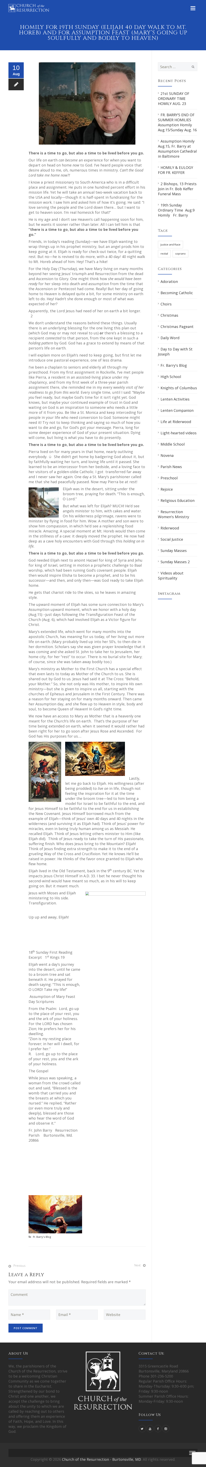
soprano (180, 253)
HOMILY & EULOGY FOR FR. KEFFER (175, 170)
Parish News (171, 466)
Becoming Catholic (177, 292)
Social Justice (172, 539)
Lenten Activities (175, 399)
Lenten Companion (177, 410)
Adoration (169, 281)
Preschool (169, 478)
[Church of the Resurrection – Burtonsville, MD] (28, 8)
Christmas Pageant (177, 326)
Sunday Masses (174, 550)
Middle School (173, 444)
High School (171, 376)
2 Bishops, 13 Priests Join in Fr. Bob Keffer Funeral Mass (177, 188)
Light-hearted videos (179, 432)
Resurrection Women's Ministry (173, 514)
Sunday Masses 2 (175, 561)
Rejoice (167, 489)
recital (164, 253)
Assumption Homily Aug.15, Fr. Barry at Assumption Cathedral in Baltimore (177, 149)
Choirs (166, 304)
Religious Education (178, 500)
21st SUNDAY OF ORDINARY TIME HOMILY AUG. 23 (173, 98)
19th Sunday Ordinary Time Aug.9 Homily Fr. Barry (177, 210)
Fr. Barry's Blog (42, 1237)
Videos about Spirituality (170, 575)
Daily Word (170, 337)
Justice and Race (170, 244)
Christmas (169, 315)
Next (137, 1265)
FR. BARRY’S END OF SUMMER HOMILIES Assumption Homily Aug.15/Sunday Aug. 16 (177, 122)
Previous (19, 1266)
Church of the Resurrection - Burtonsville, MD (101, 1459)
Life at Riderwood (176, 421)
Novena (167, 455)
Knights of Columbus (179, 387)
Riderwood (170, 528)
